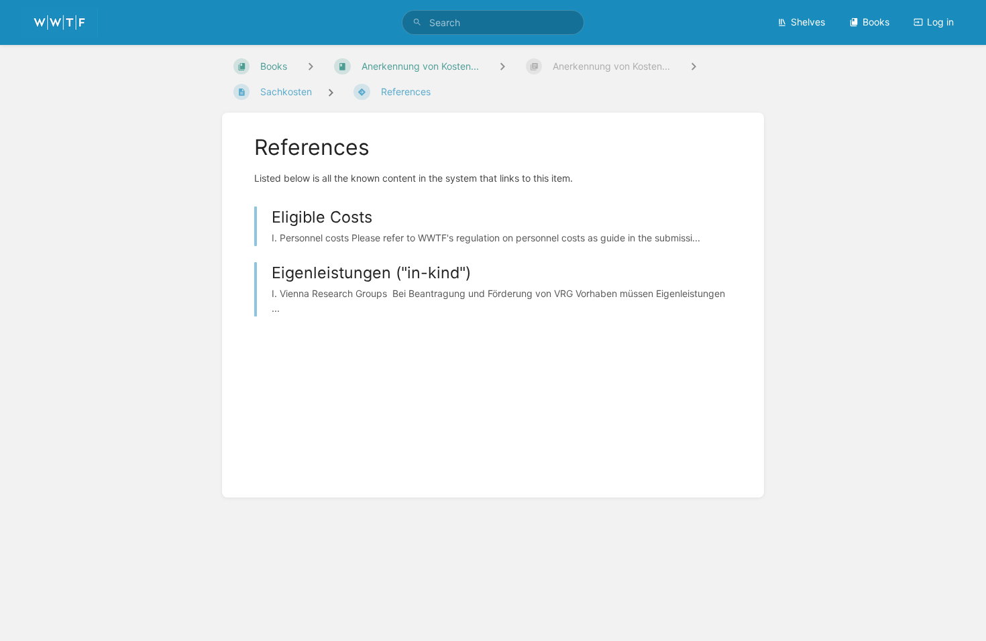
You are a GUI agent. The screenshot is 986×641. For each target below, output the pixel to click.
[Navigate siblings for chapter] (502, 66)
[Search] (417, 22)
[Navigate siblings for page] (693, 66)
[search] (493, 22)
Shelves (808, 21)
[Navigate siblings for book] (310, 66)
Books (876, 21)
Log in (940, 21)
